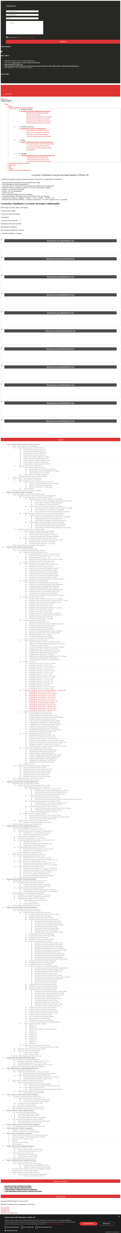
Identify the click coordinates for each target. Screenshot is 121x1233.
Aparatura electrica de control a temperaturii (19, 1128)
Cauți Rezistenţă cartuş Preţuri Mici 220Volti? (31, 550)
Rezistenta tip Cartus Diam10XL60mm (40, 627)
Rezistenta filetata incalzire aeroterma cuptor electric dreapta (52, 808)
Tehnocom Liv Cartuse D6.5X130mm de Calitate (44, 575)
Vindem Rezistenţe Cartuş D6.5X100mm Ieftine (43, 573)
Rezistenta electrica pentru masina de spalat (25, 1170)
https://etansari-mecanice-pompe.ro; (37, 66)
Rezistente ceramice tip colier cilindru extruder (31, 1049)
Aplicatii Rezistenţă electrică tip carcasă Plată (36, 1167)
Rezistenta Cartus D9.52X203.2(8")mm (41, 618)
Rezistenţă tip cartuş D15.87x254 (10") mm (60, 403)
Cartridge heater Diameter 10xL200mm (41, 636)
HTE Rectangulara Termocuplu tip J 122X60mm (49, 510)
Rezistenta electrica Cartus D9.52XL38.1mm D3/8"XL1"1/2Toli (48, 600)
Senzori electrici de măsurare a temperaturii (38, 132)
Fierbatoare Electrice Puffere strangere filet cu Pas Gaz (22, 826)
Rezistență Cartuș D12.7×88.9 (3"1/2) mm (41, 670)
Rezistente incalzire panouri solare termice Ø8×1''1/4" (39, 863)
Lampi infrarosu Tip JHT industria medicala (42, 469)
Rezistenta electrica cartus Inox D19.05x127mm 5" (44, 739)
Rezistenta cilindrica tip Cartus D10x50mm (42, 625)
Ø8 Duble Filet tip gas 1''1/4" (32, 842)
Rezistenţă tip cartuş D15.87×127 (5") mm (42, 699)
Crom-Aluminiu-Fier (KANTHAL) (34, 1087)
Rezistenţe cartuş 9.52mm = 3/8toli (33, 597)
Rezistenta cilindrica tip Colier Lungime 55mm (49, 1004)
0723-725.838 (5, 1207)
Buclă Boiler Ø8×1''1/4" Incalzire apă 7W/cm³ (37, 857)
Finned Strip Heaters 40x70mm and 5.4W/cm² (43, 819)
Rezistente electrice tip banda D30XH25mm (48, 923)
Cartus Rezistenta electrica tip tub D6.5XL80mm (43, 572)
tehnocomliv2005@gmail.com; (14, 64)
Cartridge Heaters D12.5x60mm (38, 645)
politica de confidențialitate (26, 37)
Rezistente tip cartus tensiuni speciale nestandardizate (33, 765)
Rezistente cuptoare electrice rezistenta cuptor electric (22, 782)
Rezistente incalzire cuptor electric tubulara (47, 797)
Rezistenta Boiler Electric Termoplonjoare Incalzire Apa (28, 854)
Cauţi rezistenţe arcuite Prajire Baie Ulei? (30, 852)
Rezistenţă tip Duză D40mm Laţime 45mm (47, 952)
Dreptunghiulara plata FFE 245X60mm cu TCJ (49, 518)
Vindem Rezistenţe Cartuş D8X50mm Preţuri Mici (44, 586)
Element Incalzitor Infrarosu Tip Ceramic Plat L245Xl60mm (53, 517)
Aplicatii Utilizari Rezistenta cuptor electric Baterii (27, 824)
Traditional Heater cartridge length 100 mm (42, 753)
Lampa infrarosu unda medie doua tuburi (35, 474)
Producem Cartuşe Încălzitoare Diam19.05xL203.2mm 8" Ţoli (47, 742)
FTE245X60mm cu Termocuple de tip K (47, 504)
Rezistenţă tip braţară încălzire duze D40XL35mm (50, 948)
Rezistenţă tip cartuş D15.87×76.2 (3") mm (42, 695)
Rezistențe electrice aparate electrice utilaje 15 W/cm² (45, 801)
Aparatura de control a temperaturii (33, 128)
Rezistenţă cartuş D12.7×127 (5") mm (40, 674)
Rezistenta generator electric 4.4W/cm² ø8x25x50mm (45, 815)
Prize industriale (30, 149)
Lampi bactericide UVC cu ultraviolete (29, 480)
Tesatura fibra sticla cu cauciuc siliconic (24, 1158)
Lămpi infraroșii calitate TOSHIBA (18, 163)
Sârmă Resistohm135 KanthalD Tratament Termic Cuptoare (41, 1077)
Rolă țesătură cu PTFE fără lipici (27, 1154)
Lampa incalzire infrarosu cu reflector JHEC (36, 464)
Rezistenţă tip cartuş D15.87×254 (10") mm (42, 708)
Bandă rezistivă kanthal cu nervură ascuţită (30, 1091)
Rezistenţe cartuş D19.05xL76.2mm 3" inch (42, 735)
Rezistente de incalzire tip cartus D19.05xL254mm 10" (45, 744)
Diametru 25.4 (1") (29, 764)
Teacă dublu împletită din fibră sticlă (28, 1115)
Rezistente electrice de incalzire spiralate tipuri (26, 1059)
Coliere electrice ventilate (30, 1052)
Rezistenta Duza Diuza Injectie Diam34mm (42, 935)
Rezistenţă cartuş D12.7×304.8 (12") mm (41, 688)
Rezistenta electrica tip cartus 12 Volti (34, 767)
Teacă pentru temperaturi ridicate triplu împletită (32, 1117)
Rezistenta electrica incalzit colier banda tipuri (25, 909)
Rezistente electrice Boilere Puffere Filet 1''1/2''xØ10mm (40, 865)
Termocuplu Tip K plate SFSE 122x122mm (42, 543)
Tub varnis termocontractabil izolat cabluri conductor (27, 1119)
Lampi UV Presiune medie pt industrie (40, 485)
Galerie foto (11, 165)
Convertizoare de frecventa (20, 1142)
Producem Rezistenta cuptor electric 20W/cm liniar (44, 796)
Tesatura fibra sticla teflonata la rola (22, 1153)
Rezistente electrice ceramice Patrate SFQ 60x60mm (39, 531)
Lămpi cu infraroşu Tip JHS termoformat (35, 458)
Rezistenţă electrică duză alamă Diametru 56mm (43, 986)
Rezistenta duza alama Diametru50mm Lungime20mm (51, 968)
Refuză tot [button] (107, 1223)
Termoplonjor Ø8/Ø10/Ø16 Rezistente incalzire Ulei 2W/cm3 (36, 840)
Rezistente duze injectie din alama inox (29, 911)
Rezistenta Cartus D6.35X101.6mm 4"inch (42, 561)
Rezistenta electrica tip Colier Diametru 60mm (43, 989)
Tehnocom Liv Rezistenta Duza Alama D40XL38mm (51, 950)
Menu (6, 104)
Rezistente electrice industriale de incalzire (36, 111)
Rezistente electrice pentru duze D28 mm (41, 918)
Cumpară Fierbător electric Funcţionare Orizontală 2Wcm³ (35, 831)
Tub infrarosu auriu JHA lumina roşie (34, 449)
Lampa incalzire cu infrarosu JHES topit (35, 462)
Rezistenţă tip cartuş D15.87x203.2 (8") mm (60, 367)
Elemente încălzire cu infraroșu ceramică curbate (37, 497)
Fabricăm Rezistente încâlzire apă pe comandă (37, 886)
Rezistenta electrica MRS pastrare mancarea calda (32, 1174)
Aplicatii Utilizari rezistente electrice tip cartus (25, 780)
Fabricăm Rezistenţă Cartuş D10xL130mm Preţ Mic (44, 633)
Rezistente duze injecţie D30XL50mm (46, 930)
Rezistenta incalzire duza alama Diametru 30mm (43, 919)
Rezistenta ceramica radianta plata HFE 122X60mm (50, 524)
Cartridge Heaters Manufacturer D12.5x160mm (43, 652)
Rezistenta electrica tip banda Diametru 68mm (43, 1009)
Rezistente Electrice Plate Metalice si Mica (36, 1165)
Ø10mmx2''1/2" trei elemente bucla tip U (35, 850)
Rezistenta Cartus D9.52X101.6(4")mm (41, 609)
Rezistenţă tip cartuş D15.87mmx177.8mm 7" (60, 349)
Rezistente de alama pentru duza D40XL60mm (49, 957)
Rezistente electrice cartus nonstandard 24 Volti (37, 769)
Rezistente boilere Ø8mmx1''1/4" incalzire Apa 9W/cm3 (40, 868)
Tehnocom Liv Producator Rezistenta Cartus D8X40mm (46, 584)
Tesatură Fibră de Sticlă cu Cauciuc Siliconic (39, 161)
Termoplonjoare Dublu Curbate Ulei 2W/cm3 (31, 847)
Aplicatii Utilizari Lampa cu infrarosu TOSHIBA (26, 490)
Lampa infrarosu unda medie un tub (34, 467)
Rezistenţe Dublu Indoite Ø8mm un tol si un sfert (38, 849)
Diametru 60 (33, 1041)
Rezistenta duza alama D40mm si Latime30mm (49, 946)
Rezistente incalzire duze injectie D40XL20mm (49, 943)
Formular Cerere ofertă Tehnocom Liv (19, 170)
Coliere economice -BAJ (30, 1054)
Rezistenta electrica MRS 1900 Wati (34, 1176)
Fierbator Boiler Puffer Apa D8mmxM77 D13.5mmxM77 (40, 891)
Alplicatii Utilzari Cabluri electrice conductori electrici (28, 1108)
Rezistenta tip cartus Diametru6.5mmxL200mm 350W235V (47, 579)
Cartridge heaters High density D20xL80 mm (42, 751)
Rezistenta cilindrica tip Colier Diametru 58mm (43, 988)
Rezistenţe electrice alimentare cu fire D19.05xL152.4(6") (46, 740)
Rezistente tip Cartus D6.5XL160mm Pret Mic (43, 577)
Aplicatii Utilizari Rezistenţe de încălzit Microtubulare (28, 1066)
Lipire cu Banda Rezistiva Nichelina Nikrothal (37, 1084)
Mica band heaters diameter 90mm (39, 1018)
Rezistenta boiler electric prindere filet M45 (30, 882)
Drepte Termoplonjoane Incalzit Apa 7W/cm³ (31, 856)
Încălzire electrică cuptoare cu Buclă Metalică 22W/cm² (51, 792)
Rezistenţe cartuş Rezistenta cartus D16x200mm (43, 728)
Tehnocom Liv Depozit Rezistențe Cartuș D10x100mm (45, 631)
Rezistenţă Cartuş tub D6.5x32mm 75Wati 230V (43, 564)
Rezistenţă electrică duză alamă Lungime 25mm (49, 970)
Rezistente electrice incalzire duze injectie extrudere (21, 907)
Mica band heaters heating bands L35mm (47, 997)
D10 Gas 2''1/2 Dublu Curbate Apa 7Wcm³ (36, 874)
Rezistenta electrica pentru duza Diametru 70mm (43, 1011)
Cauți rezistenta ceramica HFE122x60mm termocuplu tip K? (53, 527)
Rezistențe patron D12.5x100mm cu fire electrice (43, 649)
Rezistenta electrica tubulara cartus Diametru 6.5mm (38, 563)
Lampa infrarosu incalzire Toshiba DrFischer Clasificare (23, 444)
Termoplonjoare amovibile (31, 904)
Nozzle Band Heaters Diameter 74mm (40, 1015)
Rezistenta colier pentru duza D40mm (40, 941)
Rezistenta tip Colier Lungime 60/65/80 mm (48, 1006)
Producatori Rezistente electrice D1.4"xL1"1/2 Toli (44, 555)
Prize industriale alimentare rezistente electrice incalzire (28, 1126)
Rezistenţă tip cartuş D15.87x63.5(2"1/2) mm (60, 259)
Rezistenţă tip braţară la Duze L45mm (46, 1000)
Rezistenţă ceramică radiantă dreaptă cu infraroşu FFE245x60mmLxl (43, 513)
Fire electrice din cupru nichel (26, 1105)
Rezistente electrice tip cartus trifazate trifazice (37, 776)
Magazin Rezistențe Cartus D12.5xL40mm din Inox (44, 642)
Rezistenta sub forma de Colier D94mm (41, 1020)
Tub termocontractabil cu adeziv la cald (29, 1123)
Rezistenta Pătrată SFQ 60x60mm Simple (41, 533)
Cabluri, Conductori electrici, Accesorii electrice (37, 142)
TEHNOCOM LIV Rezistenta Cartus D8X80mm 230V (46, 590)
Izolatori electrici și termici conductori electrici (39, 147)
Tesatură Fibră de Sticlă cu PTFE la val (37, 157)
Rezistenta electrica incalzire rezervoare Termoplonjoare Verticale (31, 1169)
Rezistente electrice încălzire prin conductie (38, 118)
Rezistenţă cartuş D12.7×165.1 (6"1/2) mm (42, 678)
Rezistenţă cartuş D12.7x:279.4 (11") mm (41, 687)
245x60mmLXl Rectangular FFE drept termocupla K (51, 520)
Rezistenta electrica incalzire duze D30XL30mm (49, 925)
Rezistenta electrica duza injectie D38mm (41, 939)
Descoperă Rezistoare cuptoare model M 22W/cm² (50, 794)
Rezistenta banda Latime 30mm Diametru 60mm (49, 995)
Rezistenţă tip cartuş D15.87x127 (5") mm (60, 313)
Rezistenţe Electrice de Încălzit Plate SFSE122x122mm (39, 538)
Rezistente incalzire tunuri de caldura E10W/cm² (43, 806)
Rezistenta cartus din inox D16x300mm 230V (43, 731)
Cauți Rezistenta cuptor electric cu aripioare (36, 787)
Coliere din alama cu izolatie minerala (34, 1024)
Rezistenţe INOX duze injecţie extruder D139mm (44, 1047)
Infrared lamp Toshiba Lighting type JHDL (36, 457)
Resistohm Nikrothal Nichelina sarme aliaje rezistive (33, 1072)
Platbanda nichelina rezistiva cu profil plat (30, 1082)
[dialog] (60, 1223)
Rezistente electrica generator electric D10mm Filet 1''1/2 (40, 859)
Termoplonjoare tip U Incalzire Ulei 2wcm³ (31, 836)
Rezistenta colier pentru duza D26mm (40, 916)
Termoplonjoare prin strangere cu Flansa (35, 900)
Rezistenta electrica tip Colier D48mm (40, 964)
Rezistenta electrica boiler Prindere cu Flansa (31, 898)
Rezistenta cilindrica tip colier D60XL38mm (48, 998)
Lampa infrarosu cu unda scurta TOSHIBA (31, 448)
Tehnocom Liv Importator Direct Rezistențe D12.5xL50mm (47, 643)
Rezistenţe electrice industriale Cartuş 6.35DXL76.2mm (45, 559)
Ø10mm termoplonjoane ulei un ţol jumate (36, 834)
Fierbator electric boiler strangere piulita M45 (36, 884)
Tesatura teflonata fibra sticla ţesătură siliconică (38, 155)
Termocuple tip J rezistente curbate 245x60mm (49, 502)
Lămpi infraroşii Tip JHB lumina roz (34, 451)
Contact (10, 168)
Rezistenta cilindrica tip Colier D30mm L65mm (49, 932)
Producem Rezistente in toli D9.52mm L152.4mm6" (44, 613)
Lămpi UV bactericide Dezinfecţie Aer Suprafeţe (43, 483)
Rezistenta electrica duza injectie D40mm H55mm (50, 955)
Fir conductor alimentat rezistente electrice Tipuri (26, 1096)
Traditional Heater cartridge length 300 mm (42, 762)
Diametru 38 (33, 1032)
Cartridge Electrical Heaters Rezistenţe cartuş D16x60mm (46, 717)
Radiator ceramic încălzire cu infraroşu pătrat (31, 529)
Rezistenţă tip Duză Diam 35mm (39, 937)
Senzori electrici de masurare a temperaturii (19, 1133)
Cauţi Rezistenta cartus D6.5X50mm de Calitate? (43, 568)
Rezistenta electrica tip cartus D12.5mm (35, 640)
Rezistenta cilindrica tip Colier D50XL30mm (48, 971)
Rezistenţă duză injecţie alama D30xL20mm (48, 921)
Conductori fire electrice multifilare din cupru (31, 1098)
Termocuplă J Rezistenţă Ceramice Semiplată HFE (50, 526)
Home (10, 106)
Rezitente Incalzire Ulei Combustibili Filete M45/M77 (28, 893)
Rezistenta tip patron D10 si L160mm (40, 634)
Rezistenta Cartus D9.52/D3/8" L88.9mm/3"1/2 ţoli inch (46, 607)
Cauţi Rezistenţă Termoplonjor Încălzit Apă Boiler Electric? (30, 881)
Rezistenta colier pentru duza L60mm (46, 980)
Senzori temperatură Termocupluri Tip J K (37, 130)
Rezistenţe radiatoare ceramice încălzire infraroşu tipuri (28, 494)
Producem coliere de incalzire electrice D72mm (43, 1013)
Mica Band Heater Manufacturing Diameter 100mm (44, 1022)
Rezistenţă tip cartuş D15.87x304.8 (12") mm (60, 421)
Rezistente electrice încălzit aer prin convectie (38, 120)
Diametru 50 (33, 1040)
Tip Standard (33, 902)
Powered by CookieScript (112, 1232)
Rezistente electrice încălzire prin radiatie (37, 112)
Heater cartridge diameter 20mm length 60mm (43, 749)
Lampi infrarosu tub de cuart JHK (39, 473)
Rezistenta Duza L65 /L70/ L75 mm (45, 982)
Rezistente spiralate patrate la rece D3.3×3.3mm (32, 1063)
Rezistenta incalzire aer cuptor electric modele (25, 783)
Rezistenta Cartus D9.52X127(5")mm (40, 611)
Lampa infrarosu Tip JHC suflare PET (34, 453)
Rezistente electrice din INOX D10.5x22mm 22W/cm (45, 788)
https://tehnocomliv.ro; (55, 66)
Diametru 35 (33, 1031)
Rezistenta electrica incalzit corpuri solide (24, 1162)
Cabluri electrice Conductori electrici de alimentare (21, 1189)
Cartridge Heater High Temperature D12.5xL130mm (45, 651)
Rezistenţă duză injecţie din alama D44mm (42, 962)
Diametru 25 (33, 1025)
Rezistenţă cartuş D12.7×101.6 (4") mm (41, 672)
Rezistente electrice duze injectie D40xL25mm (49, 944)
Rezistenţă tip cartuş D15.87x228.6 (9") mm (60, 385)
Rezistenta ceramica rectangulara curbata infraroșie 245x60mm (53, 501)
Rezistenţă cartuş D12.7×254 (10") (39, 685)
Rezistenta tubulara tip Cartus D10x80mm (41, 629)
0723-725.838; (26, 62)
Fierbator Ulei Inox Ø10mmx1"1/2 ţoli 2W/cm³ (32, 838)
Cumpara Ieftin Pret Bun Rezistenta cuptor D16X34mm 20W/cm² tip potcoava (58, 799)
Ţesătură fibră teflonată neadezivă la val (29, 1151)
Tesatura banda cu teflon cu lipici (27, 1156)
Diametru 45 (33, 1038)
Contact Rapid (9, 91)
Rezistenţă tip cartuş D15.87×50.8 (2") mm (42, 692)
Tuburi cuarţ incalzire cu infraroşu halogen (24, 446)
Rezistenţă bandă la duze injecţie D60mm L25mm (50, 993)
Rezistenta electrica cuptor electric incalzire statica (32, 820)
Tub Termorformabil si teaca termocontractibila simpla (34, 1121)
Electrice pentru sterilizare (33, 114)
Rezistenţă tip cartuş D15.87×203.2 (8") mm (42, 704)
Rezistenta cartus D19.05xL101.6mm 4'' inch (42, 737)
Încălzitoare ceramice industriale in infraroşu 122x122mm (46, 540)
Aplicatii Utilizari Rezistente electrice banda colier (27, 1056)
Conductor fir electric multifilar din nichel (30, 1103)
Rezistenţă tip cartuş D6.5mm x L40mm (41, 566)
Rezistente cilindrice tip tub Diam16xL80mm (42, 719)
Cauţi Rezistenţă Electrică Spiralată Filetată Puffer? (33, 877)
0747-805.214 (36, 62)
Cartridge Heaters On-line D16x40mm (40, 713)
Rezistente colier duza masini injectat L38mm (48, 975)
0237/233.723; (16, 62)
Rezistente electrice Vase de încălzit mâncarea (25, 1172)
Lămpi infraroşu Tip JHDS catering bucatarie (36, 460)
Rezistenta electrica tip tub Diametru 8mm (35, 581)
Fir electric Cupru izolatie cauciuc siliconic (36, 1101)
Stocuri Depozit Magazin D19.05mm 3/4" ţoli (37, 733)
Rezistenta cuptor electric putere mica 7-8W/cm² (43, 811)
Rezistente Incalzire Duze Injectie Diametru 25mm (44, 914)
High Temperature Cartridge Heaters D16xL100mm (44, 721)
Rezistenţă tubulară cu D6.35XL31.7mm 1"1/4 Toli (44, 554)
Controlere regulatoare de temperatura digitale (25, 1131)
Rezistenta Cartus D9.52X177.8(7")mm (41, 616)
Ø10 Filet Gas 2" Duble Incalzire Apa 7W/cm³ (37, 872)
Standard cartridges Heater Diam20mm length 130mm (45, 755)
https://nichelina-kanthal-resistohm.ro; (16, 66)
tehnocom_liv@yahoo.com (9, 1213)
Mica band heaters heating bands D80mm (41, 1016)
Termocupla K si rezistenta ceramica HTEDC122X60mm (52, 511)
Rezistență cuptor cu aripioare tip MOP (35, 813)
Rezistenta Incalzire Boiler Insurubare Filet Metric (21, 879)
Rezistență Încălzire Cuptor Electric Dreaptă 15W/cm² (51, 803)
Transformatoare (17, 1144)
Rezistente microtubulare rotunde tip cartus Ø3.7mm (33, 1061)
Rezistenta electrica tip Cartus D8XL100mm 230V (44, 591)
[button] (41, 1230)
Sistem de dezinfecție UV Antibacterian (41, 487)
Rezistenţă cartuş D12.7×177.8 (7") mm (41, 679)
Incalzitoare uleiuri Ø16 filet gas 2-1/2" (35, 845)
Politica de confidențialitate (55, 1224)
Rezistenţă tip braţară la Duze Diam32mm (41, 934)
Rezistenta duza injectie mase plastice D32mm (43, 1029)
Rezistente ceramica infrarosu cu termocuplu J (42, 541)
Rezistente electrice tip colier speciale (29, 1050)
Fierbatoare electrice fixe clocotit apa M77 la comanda (39, 889)
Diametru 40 (33, 1034)
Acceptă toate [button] (88, 1223)
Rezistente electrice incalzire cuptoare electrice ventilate (34, 785)
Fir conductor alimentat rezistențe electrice (37, 145)
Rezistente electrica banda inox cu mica (29, 1163)
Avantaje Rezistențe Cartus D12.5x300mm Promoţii (44, 660)
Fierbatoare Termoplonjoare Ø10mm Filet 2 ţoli (37, 843)
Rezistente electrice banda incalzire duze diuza (37, 912)
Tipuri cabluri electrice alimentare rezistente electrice (27, 1107)
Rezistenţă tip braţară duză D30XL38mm (47, 928)
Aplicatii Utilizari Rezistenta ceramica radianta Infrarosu (28, 545)
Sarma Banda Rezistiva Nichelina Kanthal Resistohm (22, 1068)
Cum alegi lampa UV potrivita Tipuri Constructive (38, 481)
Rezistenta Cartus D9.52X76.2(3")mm (40, 606)
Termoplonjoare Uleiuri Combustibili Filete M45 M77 (34, 896)
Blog (9, 166)
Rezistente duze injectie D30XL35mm (46, 926)
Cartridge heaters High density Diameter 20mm (37, 748)
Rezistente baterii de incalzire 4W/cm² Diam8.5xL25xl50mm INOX (49, 817)
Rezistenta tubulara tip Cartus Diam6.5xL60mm (43, 570)
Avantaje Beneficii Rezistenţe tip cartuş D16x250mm (45, 730)
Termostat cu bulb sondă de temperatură (37, 134)
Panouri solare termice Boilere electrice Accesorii (32, 861)
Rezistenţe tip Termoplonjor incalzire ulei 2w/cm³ (26, 827)
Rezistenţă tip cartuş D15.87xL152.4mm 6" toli (60, 331)
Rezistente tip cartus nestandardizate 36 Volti (36, 773)
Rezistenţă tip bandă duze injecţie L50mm (47, 1002)
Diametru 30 (33, 1027)
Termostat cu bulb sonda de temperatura (24, 1130)
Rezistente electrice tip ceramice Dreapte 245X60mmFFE (46, 515)
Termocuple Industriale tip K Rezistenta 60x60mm (44, 536)
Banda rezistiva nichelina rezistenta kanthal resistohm (28, 1080)
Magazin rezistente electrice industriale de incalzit (21, 1160)
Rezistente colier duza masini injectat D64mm (42, 1007)
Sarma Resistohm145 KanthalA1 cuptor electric (37, 1079)
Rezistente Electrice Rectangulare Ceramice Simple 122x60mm (54, 508)
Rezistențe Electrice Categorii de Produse (20, 107)
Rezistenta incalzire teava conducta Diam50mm (43, 966)
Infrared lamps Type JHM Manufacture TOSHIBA (44, 471)
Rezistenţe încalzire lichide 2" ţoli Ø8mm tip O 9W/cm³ (40, 870)
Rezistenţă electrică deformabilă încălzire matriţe (20, 1058)
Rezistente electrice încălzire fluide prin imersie (39, 116)
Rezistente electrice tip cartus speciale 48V (36, 774)
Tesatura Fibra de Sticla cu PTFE (22, 1147)
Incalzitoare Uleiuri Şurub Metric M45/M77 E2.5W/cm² (34, 895)
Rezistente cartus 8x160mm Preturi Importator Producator (46, 595)
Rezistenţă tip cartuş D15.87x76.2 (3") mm (60, 277)
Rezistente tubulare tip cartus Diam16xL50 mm (43, 715)
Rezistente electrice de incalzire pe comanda (38, 122)
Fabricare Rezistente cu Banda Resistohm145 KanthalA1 (46, 1089)
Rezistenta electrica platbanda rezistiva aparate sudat (44, 1086)
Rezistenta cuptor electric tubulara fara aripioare (37, 822)
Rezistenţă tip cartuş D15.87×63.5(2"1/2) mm (43, 694)
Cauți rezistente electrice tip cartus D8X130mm (43, 593)
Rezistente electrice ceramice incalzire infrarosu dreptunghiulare (37, 496)
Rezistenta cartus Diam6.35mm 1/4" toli (35, 552)
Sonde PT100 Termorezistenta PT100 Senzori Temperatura (29, 1135)
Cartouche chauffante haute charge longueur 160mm (44, 756)
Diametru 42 (33, 1036)
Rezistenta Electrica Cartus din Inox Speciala (31, 778)
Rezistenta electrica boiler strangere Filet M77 (31, 888)
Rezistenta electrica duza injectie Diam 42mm (42, 961)
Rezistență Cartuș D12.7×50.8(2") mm (40, 665)
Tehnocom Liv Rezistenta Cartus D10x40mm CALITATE (46, 624)
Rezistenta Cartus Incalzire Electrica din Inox (19, 547)
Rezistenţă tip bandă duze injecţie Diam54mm (42, 984)
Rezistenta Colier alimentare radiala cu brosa (36, 1045)
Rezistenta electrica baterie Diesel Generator (31, 866)
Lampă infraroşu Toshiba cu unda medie (30, 466)
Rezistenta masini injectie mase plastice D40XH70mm (51, 959)
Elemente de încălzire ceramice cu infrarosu (19, 492)
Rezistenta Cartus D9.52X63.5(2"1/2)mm (41, 604)
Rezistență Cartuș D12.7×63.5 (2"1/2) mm (41, 667)
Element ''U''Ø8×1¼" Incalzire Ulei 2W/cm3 (31, 829)
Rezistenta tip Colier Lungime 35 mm (46, 973)
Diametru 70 (33, 1043)
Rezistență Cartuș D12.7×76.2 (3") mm (41, 668)
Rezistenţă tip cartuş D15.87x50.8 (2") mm (60, 240)
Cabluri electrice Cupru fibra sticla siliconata (36, 1099)
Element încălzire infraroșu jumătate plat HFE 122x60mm (46, 522)
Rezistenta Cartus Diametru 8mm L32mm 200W (43, 582)
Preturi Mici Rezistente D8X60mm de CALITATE (44, 588)
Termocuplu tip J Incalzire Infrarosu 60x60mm (43, 534)
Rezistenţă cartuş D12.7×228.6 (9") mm (41, 683)
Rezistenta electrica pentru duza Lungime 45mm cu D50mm (53, 977)
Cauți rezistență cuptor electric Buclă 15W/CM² (49, 804)
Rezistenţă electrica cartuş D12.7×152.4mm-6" (43, 676)
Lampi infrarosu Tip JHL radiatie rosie (34, 455)
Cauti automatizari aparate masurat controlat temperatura (23, 1191)
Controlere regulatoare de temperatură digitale (38, 136)
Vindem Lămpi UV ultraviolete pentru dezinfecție (27, 478)
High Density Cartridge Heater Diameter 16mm (37, 712)
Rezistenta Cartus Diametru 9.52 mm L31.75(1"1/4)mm (45, 598)
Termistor (15, 1140)
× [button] (119, 1216)
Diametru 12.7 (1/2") (29, 661)
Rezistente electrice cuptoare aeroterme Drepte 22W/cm (51, 790)
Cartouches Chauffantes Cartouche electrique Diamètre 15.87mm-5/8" (44, 690)
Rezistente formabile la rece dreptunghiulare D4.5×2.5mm (35, 1065)
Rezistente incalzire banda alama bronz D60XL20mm (51, 991)
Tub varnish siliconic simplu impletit (28, 1114)
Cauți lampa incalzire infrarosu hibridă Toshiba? (32, 476)
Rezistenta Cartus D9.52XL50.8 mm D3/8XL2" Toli (45, 602)
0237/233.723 (5, 1209)
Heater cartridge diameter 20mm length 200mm (43, 758)
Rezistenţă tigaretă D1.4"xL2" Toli (39, 557)
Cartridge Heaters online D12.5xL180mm (41, 654)
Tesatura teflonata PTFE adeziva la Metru (30, 1149)
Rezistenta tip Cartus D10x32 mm (39, 622)
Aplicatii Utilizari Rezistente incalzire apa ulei (25, 905)
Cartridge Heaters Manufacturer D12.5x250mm (43, 658)
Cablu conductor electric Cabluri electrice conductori (40, 143)
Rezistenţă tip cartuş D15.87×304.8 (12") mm (43, 710)
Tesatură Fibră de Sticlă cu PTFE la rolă (37, 159)
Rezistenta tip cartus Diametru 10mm (34, 620)
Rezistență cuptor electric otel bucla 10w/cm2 (48, 810)
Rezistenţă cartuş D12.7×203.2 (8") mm (41, 681)
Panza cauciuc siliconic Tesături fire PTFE (18, 1188)
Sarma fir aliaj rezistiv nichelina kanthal (24, 1070)
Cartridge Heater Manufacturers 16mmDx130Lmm (44, 722)
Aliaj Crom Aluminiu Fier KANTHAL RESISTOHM (34, 1075)
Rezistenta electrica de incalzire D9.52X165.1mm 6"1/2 (45, 615)
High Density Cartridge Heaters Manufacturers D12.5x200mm (47, 656)
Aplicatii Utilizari (28, 488)
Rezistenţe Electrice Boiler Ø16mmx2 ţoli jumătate (38, 875)
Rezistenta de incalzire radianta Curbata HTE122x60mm (46, 506)
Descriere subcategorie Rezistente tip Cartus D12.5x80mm (46, 647)
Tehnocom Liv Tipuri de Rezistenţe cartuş (24, 549)
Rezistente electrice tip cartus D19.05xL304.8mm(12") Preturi (47, 746)
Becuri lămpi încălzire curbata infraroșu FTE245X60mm (46, 499)
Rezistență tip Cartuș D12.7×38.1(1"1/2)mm (42, 663)
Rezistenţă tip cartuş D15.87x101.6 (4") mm (60, 295)
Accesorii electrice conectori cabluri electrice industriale (23, 1124)
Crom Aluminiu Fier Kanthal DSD (33, 1093)
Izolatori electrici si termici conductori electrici (20, 1110)
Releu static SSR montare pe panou (22, 1139)
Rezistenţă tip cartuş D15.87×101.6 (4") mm (42, 697)
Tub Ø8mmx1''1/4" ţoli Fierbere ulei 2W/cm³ (36, 833)
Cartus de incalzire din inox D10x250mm (41, 638)
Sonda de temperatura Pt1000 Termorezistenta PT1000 (28, 1137)
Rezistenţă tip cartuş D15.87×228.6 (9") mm (42, 706)
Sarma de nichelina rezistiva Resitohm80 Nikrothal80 (39, 1073)
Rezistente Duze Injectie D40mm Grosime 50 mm (50, 953)
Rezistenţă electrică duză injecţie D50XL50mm (49, 979)
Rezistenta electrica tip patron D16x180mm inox (43, 726)
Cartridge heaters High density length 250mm (42, 760)
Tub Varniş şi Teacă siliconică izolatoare (24, 1112)
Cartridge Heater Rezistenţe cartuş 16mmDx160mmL (45, 724)
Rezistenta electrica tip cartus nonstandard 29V (37, 771)
